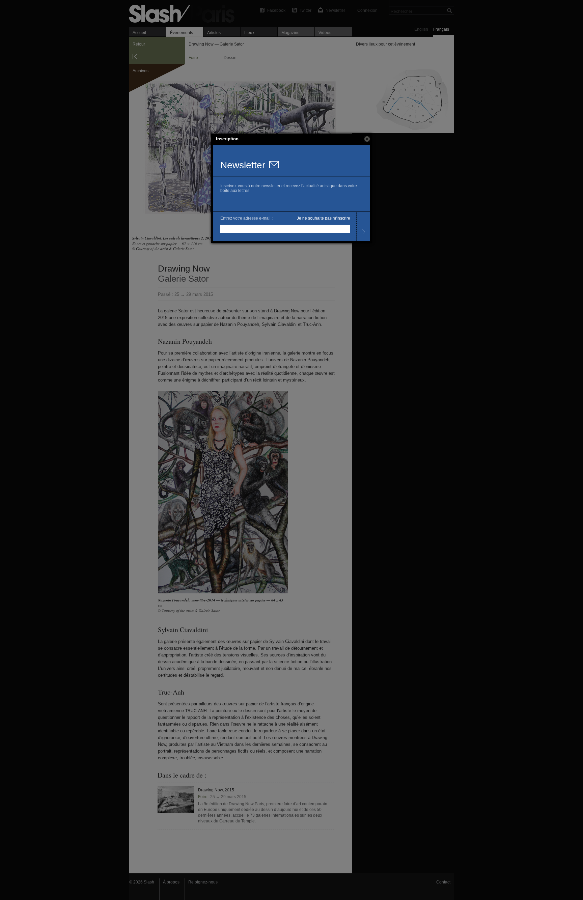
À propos (171, 882)
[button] (367, 139)
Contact (443, 882)
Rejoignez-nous (203, 882)
